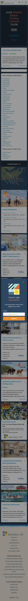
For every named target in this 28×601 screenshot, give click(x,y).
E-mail (5, 311)
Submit (14, 319)
